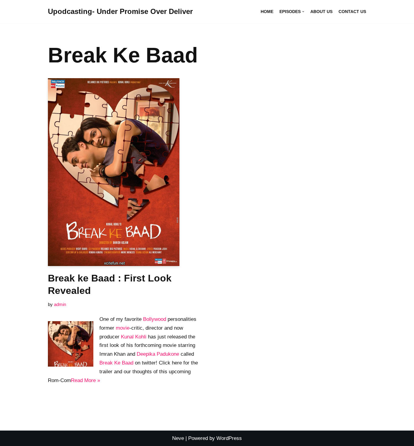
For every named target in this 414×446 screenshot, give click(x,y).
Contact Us (352, 11)
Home (267, 11)
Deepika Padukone (158, 354)
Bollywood (154, 319)
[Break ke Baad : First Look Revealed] (125, 172)
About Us (321, 11)
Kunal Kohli (133, 337)
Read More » (85, 380)
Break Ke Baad (116, 363)
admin (60, 304)
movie (122, 328)
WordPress (229, 438)
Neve (178, 438)
